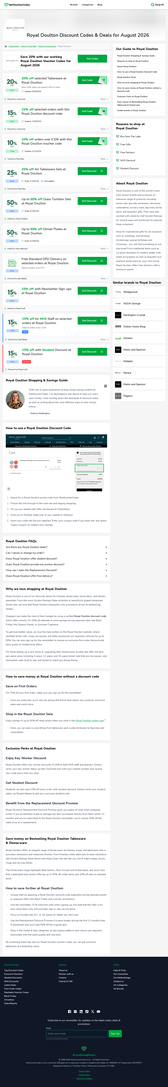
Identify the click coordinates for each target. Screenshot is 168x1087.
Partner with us (66, 974)
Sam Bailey (22, 278)
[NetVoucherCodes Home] (15, 5)
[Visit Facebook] (69, 1011)
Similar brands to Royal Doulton (131, 110)
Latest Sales (10, 985)
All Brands (118, 988)
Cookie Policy (84, 1075)
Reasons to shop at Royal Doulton (133, 61)
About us (63, 970)
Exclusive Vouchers (13, 974)
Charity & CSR (66, 981)
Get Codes (92, 58)
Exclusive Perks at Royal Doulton (132, 96)
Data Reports (10, 1003)
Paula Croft (20, 308)
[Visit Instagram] (75, 1011)
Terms (103, 99)
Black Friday (10, 996)
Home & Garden (28, 46)
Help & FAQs (119, 970)
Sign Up (115, 1033)
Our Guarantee (120, 974)
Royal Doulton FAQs (126, 77)
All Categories (120, 985)
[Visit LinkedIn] (81, 1011)
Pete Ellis (20, 159)
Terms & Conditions (84, 1078)
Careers (62, 977)
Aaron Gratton (22, 219)
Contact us (118, 981)
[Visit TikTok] (87, 1011)
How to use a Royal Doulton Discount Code (137, 71)
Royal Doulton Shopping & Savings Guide (136, 55)
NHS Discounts (11, 981)
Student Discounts (13, 977)
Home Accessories (47, 46)
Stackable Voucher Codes (16, 992)
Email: (48, 1028)
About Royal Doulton (126, 66)
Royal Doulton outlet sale (90, 720)
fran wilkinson (22, 248)
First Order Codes (12, 988)
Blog (99, 4)
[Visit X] (92, 1011)
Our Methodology (121, 977)
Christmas (9, 999)
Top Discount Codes (13, 970)
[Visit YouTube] (98, 1011)
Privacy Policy (84, 1071)
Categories (14, 46)
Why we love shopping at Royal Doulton (135, 82)
